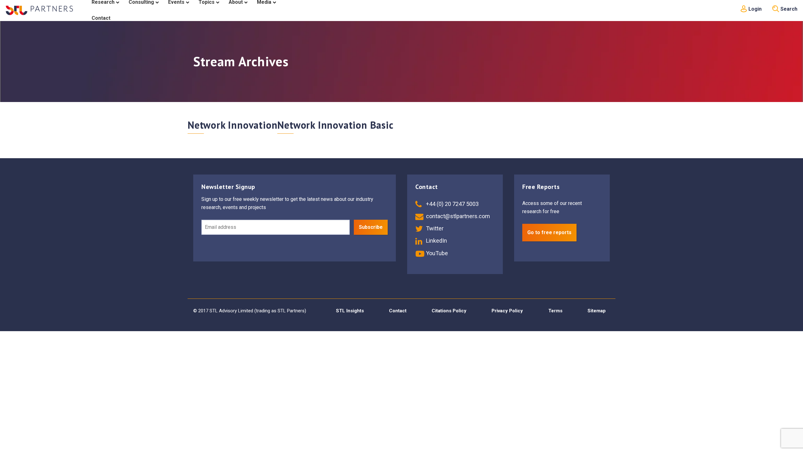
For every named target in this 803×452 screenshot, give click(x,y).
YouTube (436, 253)
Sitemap (597, 311)
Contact (398, 311)
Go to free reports (549, 232)
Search (788, 9)
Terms (555, 311)
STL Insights (350, 311)
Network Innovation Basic (335, 125)
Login (754, 9)
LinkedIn (436, 240)
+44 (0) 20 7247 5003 (452, 204)
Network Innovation (232, 125)
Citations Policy (449, 311)
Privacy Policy (507, 311)
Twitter (434, 228)
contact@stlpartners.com (457, 216)
